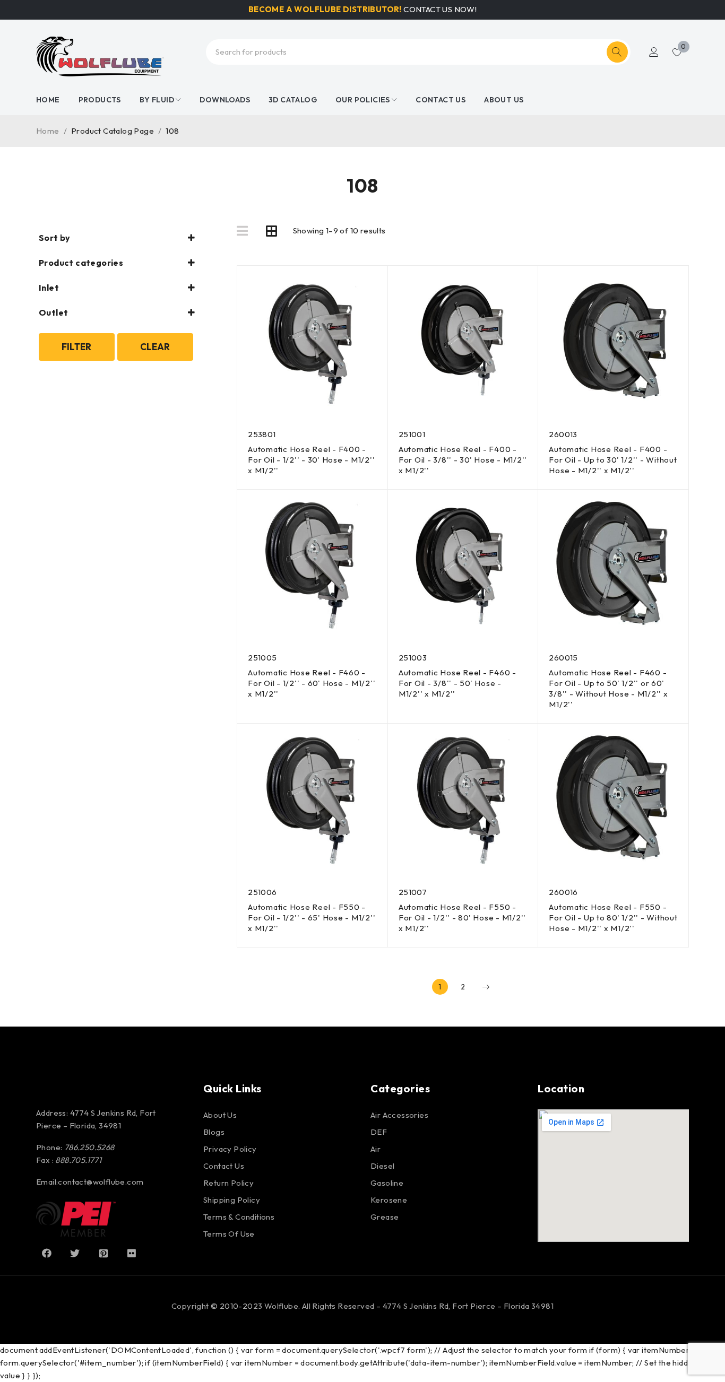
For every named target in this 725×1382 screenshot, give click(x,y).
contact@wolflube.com (100, 1182)
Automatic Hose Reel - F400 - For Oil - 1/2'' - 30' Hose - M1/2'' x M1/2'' (311, 459)
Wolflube (281, 1306)
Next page (486, 987)
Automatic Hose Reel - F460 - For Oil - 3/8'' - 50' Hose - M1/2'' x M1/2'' (457, 683)
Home (47, 131)
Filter (76, 346)
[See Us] (103, 1253)
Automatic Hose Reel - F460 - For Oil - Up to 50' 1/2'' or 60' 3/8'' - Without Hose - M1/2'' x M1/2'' (608, 688)
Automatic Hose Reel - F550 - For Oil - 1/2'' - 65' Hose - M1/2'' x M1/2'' (311, 917)
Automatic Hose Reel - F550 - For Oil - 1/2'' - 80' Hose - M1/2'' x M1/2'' (462, 917)
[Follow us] (74, 1253)
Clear (155, 346)
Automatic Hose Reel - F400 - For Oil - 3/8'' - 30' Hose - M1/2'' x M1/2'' (463, 459)
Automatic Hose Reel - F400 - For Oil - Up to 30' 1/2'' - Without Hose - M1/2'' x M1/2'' (613, 459)
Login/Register (654, 52)
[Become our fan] (46, 1253)
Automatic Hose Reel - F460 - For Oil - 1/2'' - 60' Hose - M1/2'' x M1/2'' (311, 683)
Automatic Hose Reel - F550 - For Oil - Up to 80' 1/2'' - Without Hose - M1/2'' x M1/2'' (613, 917)
